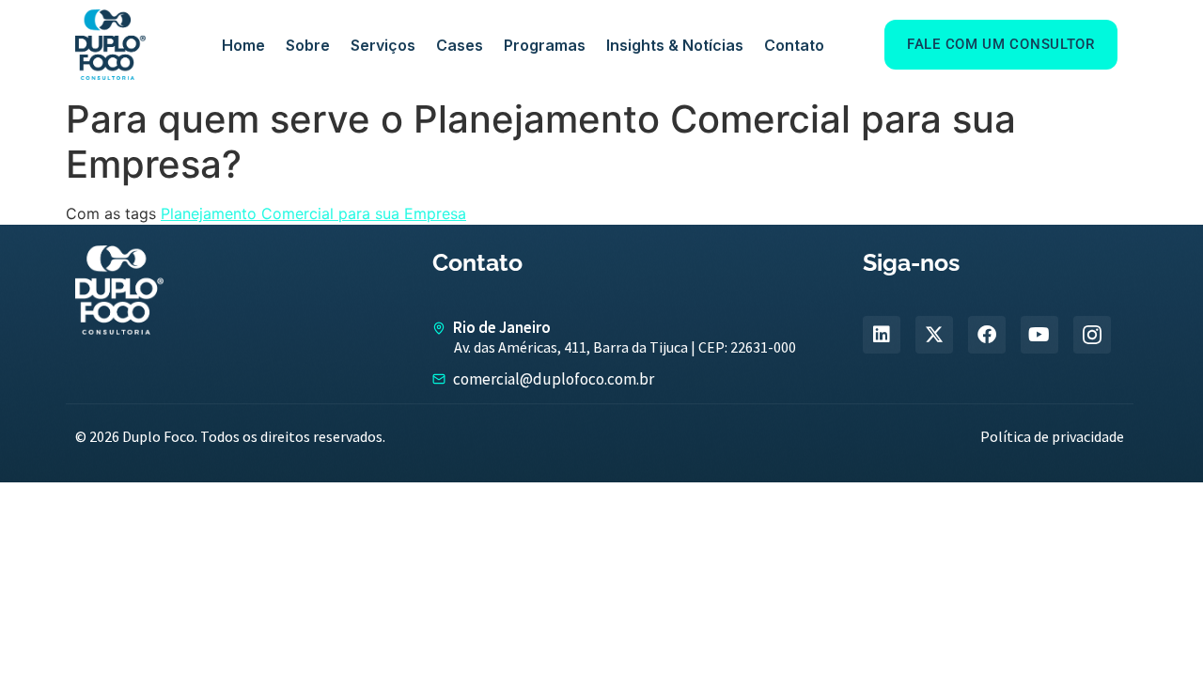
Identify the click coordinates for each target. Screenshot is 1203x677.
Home (243, 45)
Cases (459, 45)
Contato (794, 45)
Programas (545, 45)
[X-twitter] (934, 335)
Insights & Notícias (674, 45)
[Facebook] (987, 335)
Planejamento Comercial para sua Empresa (313, 213)
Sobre (308, 45)
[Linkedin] (881, 335)
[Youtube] (1039, 335)
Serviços (383, 45)
